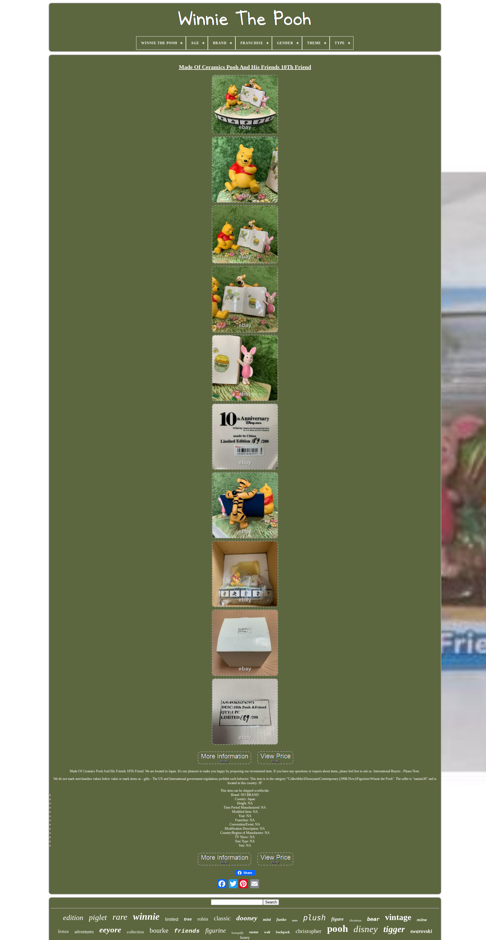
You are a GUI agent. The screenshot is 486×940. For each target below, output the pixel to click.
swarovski (421, 931)
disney (366, 929)
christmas (355, 920)
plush (314, 917)
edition (73, 918)
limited (171, 919)
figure (337, 919)
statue (253, 932)
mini (267, 919)
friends (187, 931)
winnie (146, 916)
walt (267, 932)
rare (119, 917)
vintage (398, 917)
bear (373, 919)
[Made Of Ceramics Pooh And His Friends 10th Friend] (245, 105)
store (295, 920)
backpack (283, 932)
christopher (308, 931)
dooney (246, 918)
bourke (159, 930)
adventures (84, 931)
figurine (215, 930)
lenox (63, 931)
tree (188, 919)
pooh (337, 928)
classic (222, 918)
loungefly (237, 932)
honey (245, 937)
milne (422, 920)
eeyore (110, 929)
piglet (98, 917)
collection (135, 932)
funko (281, 919)
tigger (394, 929)
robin (202, 919)
